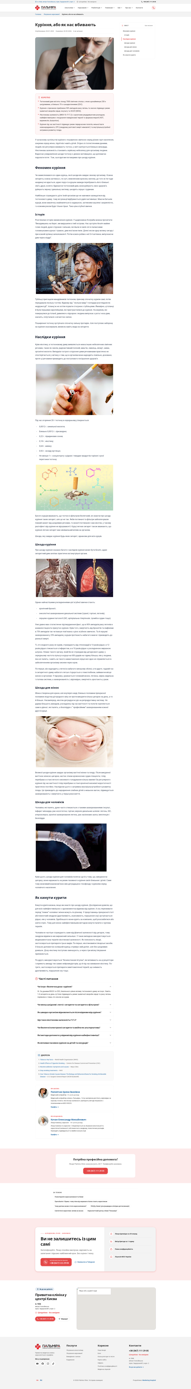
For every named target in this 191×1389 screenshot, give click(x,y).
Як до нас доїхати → (136, 1367)
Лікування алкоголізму (74, 1350)
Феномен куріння (129, 31)
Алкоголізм (69, 8)
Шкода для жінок (130, 47)
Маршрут (64, 1319)
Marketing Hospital (149, 1380)
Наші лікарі (102, 1350)
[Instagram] (48, 1363)
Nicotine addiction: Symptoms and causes (54, 1067)
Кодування (70, 1360)
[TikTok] (53, 1363)
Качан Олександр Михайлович (68, 1119)
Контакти (139, 8)
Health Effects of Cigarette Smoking (52, 1063)
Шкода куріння (129, 43)
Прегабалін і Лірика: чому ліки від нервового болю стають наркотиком (81, 1201)
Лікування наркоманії (51, 14)
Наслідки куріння (129, 39)
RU (41, 1380)
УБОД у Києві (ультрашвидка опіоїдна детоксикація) (110, 1206)
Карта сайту (102, 1360)
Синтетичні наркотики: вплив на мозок (69, 1211)
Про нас (128, 8)
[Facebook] (42, 1363)
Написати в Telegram (86, 1262)
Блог (99, 1353)
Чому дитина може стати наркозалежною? (70, 1206)
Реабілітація (95, 8)
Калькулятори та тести (106, 1356)
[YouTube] (37, 1363)
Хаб (119, 8)
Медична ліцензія (104, 1369)
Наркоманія (82, 8)
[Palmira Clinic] (45, 8)
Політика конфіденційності (107, 1366)
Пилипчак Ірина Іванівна (65, 1091)
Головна (38, 14)
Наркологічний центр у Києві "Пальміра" (102, 1211)
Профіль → (55, 1107)
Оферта (100, 1363)
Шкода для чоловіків (131, 51)
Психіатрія (109, 8)
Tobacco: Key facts (46, 1059)
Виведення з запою (73, 1356)
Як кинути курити (129, 55)
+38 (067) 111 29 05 (149, 2)
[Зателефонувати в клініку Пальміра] (153, 8)
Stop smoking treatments (48, 1070)
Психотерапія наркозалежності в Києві (69, 1197)
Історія (126, 35)
